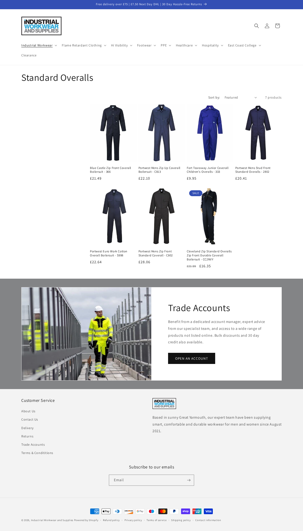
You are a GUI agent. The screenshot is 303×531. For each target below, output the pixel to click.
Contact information (208, 520)
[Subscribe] (188, 480)
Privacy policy (133, 520)
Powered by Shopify (86, 520)
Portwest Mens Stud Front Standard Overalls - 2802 (253, 170)
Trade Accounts (33, 444)
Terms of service (156, 520)
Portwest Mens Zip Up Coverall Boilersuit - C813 (159, 170)
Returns (27, 436)
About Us (28, 411)
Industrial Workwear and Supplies (52, 520)
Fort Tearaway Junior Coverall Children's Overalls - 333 (207, 170)
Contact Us (29, 419)
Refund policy (111, 520)
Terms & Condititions (37, 453)
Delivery (27, 428)
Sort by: (214, 97)
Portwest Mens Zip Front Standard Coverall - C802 (155, 253)
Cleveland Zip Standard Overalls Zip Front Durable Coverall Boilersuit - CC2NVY (209, 255)
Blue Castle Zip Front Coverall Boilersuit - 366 (110, 170)
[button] (38, 45)
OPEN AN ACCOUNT (191, 358)
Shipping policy (181, 520)
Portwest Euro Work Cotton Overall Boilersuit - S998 (108, 253)
